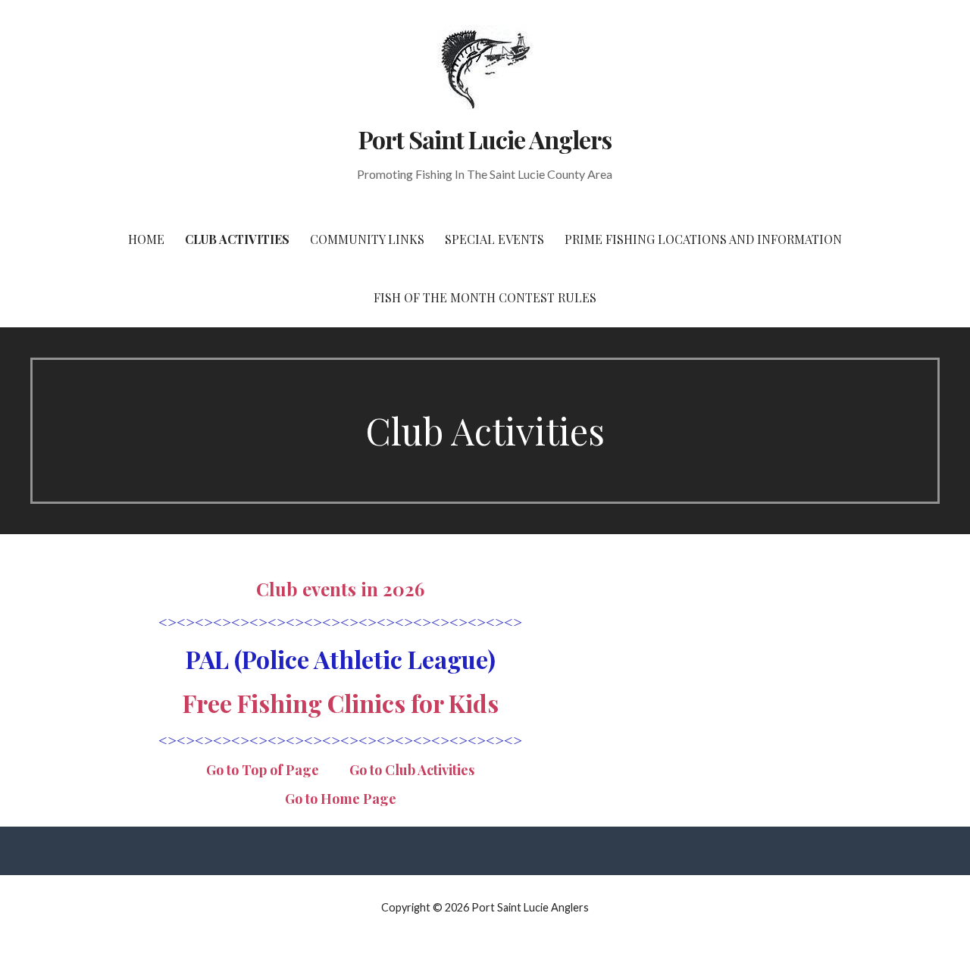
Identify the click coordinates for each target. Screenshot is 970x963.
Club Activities (237, 239)
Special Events (494, 239)
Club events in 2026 (340, 589)
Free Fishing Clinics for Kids (341, 702)
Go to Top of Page (262, 770)
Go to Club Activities (411, 770)
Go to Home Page (340, 798)
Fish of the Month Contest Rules (485, 297)
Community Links (367, 239)
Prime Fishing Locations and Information (703, 239)
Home (146, 239)
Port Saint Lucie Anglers (485, 139)
